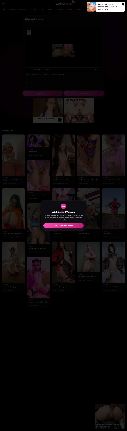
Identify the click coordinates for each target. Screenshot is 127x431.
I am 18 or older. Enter (63, 225)
